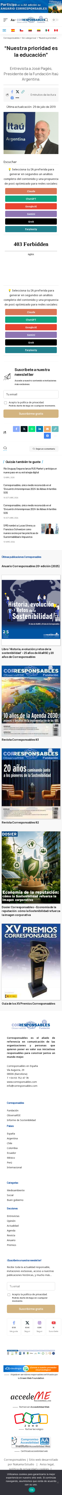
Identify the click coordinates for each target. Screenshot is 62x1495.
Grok (31, 221)
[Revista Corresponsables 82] (31, 783)
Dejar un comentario (45, 448)
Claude (31, 191)
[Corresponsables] (31, 19)
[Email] (47, 429)
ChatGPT (31, 198)
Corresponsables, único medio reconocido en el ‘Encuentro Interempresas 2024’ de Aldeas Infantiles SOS (29, 488)
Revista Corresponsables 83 (20, 740)
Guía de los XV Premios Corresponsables (28, 1003)
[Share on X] (17, 92)
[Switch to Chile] (21, 30)
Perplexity (31, 229)
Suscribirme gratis (31, 414)
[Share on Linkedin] (39, 429)
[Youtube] (53, 1327)
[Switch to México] (47, 30)
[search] (46, 20)
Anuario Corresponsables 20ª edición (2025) (31, 566)
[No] (57, 1482)
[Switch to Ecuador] (38, 30)
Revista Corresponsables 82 (20, 822)
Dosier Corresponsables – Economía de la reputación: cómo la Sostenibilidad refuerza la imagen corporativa (31, 911)
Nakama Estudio (23, 1464)
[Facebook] (14, 1327)
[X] (27, 1327)
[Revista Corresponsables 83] (31, 701)
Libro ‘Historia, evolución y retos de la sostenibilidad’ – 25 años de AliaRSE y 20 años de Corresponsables (28, 653)
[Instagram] (39, 1327)
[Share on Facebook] (12, 92)
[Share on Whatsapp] (31, 429)
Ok (31, 1489)
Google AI (31, 206)
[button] (22, 92)
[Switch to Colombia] (30, 30)
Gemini (31, 213)
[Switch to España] (13, 30)
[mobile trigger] (6, 20)
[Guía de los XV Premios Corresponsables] (31, 962)
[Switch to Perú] (56, 30)
